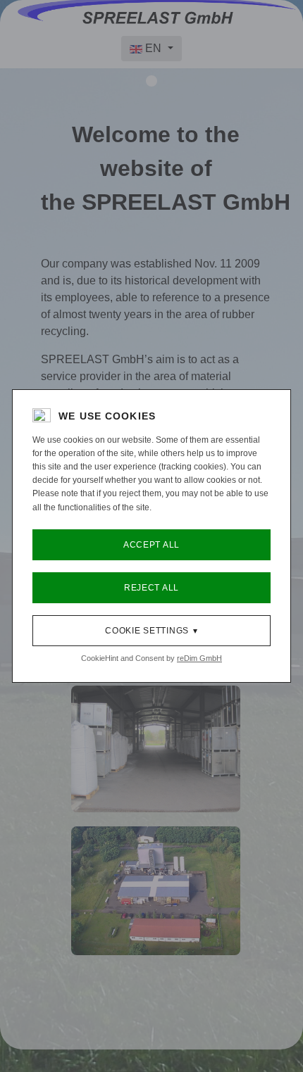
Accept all (151, 545)
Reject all (151, 588)
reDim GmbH (199, 658)
